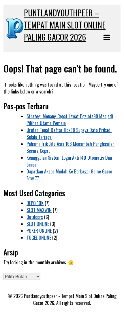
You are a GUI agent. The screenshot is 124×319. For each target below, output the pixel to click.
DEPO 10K (35, 203)
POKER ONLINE (39, 230)
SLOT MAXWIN (39, 210)
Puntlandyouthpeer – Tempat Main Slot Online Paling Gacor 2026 (65, 25)
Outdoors (35, 216)
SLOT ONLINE (38, 223)
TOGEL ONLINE (39, 237)
